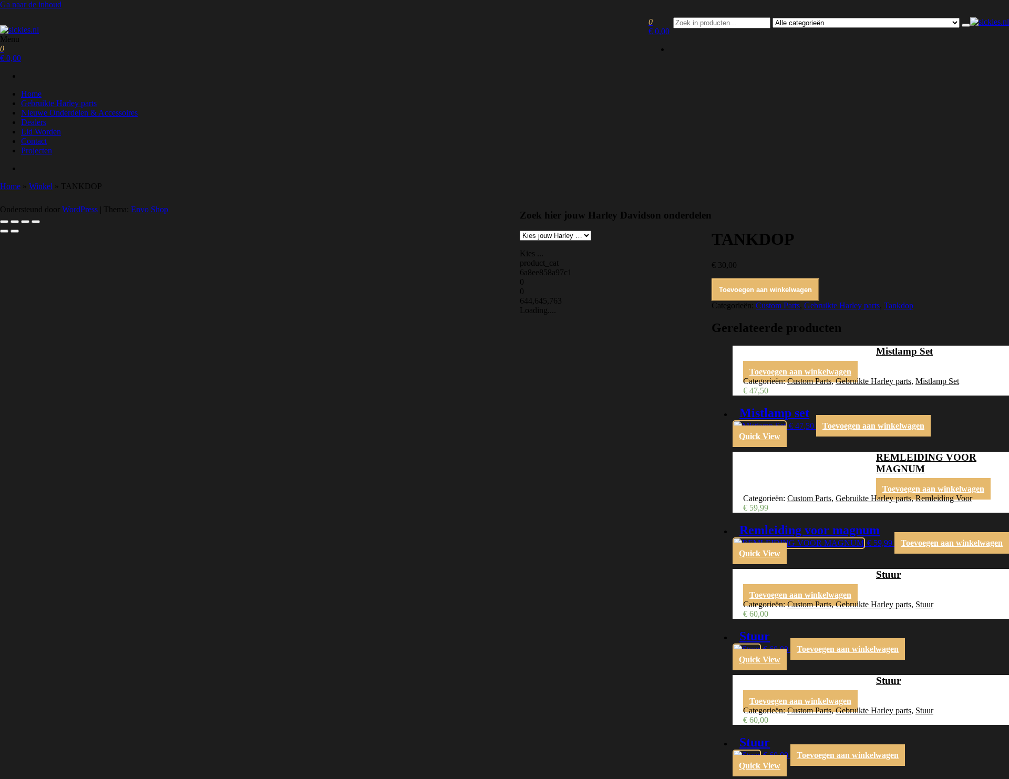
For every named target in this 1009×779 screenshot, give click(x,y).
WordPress (80, 209)
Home (31, 93)
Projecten (36, 150)
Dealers (33, 122)
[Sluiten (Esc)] (36, 221)
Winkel (41, 186)
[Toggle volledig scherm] (15, 221)
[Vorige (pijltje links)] (4, 231)
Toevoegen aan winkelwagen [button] (800, 371)
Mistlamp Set (937, 381)
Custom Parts (778, 305)
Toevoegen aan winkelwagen (765, 290)
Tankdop (898, 305)
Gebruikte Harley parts (59, 103)
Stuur (924, 604)
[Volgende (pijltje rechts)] (15, 231)
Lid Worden (41, 131)
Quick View (759, 436)
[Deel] (25, 221)
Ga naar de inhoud (30, 4)
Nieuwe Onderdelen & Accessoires (79, 112)
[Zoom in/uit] (4, 221)
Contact (34, 141)
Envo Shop (149, 209)
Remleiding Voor (943, 498)
